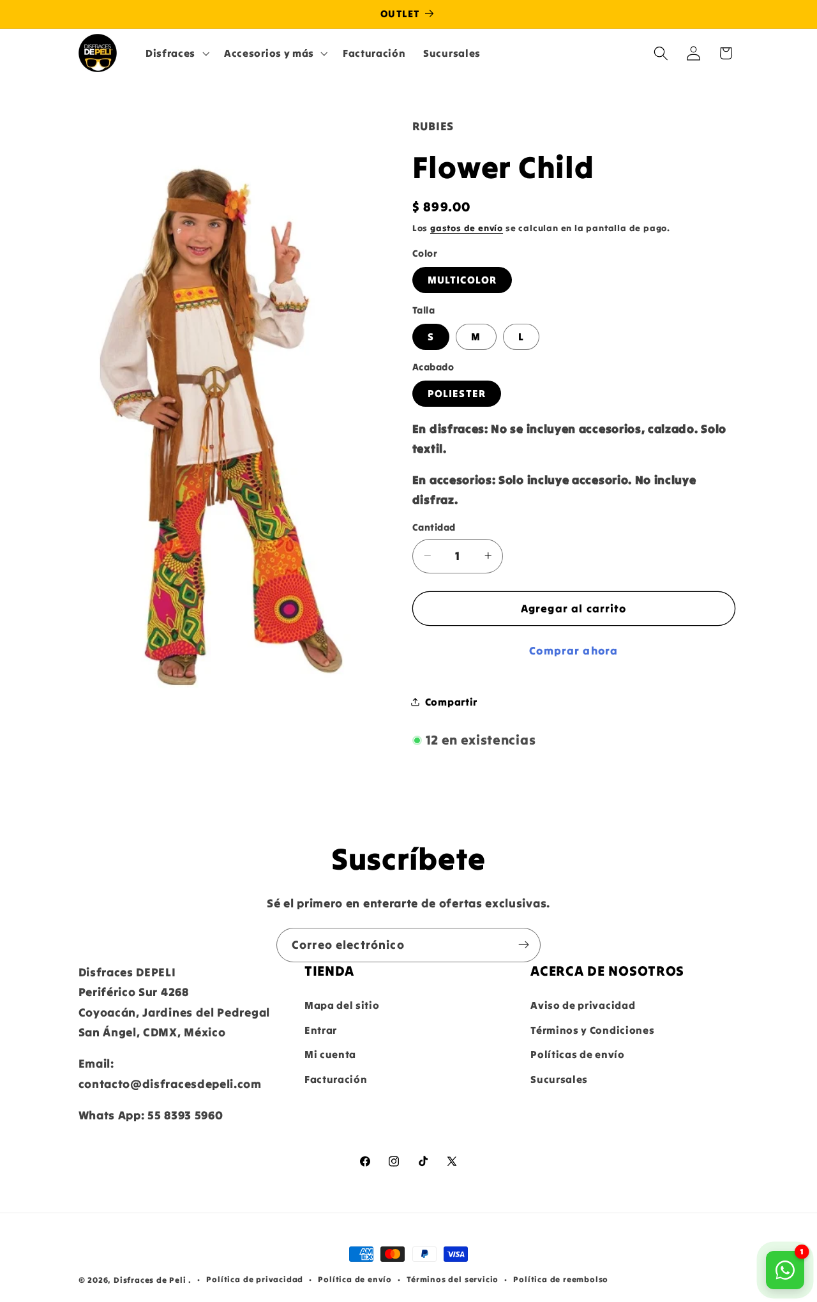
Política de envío (355, 1280)
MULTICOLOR (462, 279)
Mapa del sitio (342, 1005)
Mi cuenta (330, 1054)
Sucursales (559, 1079)
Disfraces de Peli (150, 1280)
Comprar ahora (573, 651)
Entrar (320, 1029)
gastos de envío (466, 228)
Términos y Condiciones (592, 1029)
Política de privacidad (254, 1280)
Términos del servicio (452, 1280)
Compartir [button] (451, 701)
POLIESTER (457, 393)
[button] (176, 53)
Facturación (336, 1079)
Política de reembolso (560, 1280)
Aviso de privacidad (582, 1005)
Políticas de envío (577, 1054)
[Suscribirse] (523, 945)
